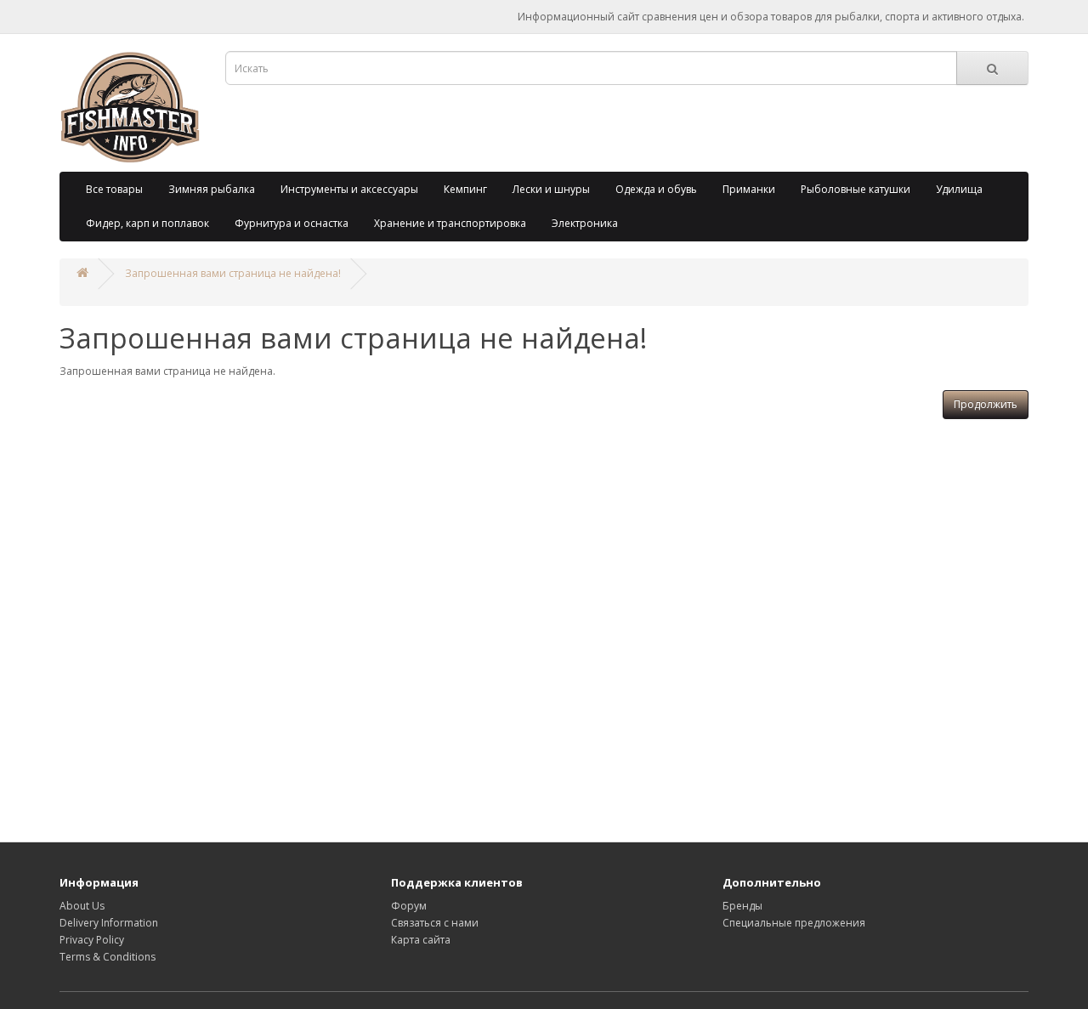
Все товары (114, 189)
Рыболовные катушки (855, 189)
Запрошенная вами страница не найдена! (233, 273)
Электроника (585, 223)
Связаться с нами (435, 922)
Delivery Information (109, 922)
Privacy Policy (92, 939)
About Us (82, 905)
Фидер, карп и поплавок (147, 223)
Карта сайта (420, 939)
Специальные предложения (793, 922)
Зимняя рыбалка (211, 189)
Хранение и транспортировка (450, 223)
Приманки (748, 189)
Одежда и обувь (656, 189)
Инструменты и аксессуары (349, 189)
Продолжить (985, 404)
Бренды (742, 905)
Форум (409, 905)
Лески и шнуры (551, 189)
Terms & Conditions (108, 956)
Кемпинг (465, 189)
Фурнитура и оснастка (291, 223)
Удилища (959, 189)
